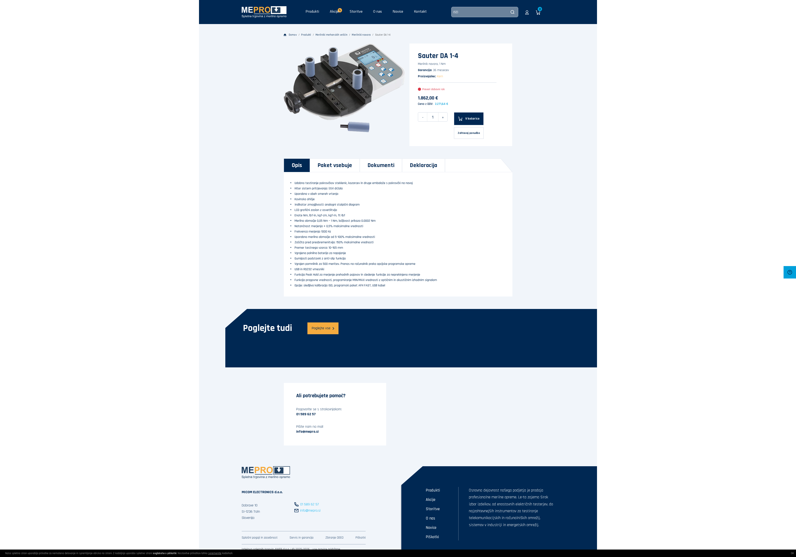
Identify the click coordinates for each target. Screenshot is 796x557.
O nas (377, 11)
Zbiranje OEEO (334, 537)
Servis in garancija (301, 537)
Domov (293, 34)
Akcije (430, 499)
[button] (527, 12)
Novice (398, 11)
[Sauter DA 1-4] (344, 88)
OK (792, 553)
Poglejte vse (321, 328)
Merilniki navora (361, 34)
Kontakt (420, 11)
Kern (440, 76)
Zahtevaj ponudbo (469, 133)
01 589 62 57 (306, 414)
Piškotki (361, 537)
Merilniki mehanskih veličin (331, 34)
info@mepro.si (307, 431)
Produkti (312, 11)
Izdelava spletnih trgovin (258, 549)
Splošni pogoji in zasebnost (260, 537)
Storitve (356, 11)
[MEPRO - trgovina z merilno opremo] (264, 12)
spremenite (214, 553)
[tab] (297, 165)
